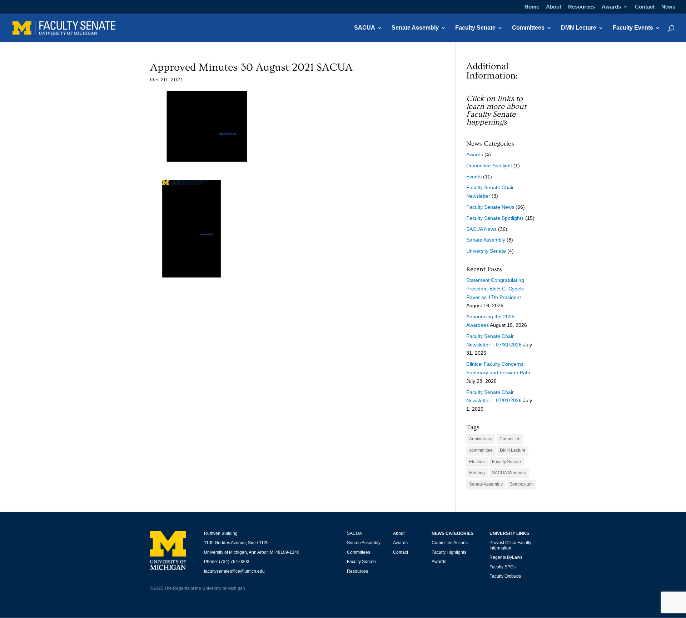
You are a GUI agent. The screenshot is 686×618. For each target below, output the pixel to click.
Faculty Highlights (449, 552)
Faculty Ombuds (505, 576)
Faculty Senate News (490, 207)
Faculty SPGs (502, 566)
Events (474, 176)
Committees (528, 28)
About (553, 7)
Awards (611, 7)
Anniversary (480, 438)
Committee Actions (450, 542)
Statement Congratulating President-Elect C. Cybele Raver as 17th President (495, 288)
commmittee (481, 450)
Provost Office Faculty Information (510, 545)
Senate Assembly (415, 28)
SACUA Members (509, 472)
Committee (510, 438)
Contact (645, 7)
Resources (581, 7)
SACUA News (481, 229)
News (668, 7)
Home (532, 7)
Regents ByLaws (505, 557)
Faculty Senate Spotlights (495, 218)
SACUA (364, 28)
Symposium (521, 484)
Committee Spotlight (489, 165)
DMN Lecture (578, 28)
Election (477, 461)
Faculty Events (633, 28)
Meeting (477, 472)
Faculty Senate (475, 28)
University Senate (486, 251)
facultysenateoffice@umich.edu (234, 571)
